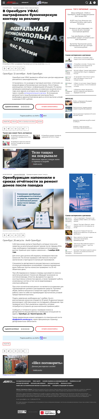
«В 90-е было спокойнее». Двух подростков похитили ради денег (84, 58)
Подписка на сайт (75, 381)
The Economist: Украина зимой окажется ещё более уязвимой (82, 108)
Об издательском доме (23, 381)
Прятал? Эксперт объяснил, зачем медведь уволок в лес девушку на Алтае (84, 226)
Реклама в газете (66, 383)
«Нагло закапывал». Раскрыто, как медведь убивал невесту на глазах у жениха (84, 219)
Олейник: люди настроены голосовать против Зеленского (82, 127)
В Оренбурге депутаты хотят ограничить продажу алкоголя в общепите (21, 137)
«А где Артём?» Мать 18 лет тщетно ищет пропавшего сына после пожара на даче (84, 78)
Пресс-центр (36, 381)
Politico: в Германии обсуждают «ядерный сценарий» (82, 101)
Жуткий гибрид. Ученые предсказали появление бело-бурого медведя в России (85, 72)
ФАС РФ (47, 64)
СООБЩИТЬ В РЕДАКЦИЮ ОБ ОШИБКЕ (62, 385)
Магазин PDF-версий (22, 383)
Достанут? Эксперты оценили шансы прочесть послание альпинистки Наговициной (85, 251)
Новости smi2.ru (9, 169)
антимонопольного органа (35, 93)
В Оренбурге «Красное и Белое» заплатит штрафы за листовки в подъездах (21, 143)
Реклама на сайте (53, 383)
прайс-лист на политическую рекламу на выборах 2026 (33, 385)
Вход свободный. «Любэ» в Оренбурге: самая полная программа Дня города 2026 (80, 14)
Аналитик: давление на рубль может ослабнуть (84, 121)
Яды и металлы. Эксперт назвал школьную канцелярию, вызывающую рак (83, 239)
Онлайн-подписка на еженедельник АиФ (55, 381)
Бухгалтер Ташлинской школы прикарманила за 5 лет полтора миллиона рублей (81, 45)
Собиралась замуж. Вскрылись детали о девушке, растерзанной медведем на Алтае (84, 91)
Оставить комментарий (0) (50, 106)
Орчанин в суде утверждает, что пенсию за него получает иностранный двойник (80, 30)
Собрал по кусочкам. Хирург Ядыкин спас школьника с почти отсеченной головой (85, 84)
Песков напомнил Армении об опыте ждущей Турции (84, 114)
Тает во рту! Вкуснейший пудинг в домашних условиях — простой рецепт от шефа (84, 245)
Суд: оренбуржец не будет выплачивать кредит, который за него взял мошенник (80, 37)
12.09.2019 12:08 (7, 8)
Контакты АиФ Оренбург (38, 383)
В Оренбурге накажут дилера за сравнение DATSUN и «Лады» (51, 136)
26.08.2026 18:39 (7, 174)
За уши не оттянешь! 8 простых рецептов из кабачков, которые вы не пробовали (85, 232)
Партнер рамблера (33, 411)
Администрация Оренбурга (11, 230)
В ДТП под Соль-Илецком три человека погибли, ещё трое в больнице (81, 22)
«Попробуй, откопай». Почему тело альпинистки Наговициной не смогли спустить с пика (84, 65)
